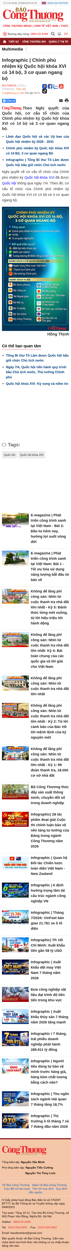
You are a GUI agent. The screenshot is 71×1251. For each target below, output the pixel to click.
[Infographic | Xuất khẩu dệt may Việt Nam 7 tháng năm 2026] (15, 967)
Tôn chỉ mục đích (43, 1188)
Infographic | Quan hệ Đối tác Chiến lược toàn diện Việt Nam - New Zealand (49, 866)
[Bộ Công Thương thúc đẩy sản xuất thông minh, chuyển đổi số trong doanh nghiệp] (15, 792)
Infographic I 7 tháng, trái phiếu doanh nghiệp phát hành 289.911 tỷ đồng (49, 1042)
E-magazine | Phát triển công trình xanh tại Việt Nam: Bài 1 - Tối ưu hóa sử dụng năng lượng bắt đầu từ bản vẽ (50, 566)
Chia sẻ (11, 100)
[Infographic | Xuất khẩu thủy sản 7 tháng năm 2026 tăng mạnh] (15, 1016)
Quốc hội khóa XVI (39, 177)
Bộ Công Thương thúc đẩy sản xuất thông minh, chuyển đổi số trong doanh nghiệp (50, 795)
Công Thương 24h (34, 41)
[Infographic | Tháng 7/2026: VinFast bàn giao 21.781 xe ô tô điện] (15, 917)
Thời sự (13, 41)
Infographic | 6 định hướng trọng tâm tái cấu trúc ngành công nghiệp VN (48, 893)
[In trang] (66, 101)
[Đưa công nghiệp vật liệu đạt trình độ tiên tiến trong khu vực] (15, 994)
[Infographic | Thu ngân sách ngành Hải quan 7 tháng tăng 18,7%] (15, 1098)
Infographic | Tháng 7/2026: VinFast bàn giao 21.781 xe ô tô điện (47, 921)
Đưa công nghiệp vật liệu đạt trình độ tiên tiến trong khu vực (48, 995)
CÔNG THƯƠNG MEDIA (17, 25)
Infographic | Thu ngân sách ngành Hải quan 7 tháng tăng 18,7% (50, 1099)
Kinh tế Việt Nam (46, 25)
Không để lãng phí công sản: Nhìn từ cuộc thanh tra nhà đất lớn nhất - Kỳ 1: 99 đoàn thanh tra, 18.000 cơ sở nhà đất (50, 762)
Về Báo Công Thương (16, 1185)
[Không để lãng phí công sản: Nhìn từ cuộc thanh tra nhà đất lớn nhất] (15, 683)
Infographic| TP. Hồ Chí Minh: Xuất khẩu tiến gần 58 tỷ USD (48, 945)
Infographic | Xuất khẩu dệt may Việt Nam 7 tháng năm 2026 (46, 970)
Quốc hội (9, 183)
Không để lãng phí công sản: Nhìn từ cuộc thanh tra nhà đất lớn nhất (50, 686)
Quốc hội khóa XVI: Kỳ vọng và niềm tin (37, 384)
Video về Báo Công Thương (49, 1185)
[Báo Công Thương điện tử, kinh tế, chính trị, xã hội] (33, 14)
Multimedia (12, 49)
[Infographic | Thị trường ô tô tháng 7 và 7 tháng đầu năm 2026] (15, 1121)
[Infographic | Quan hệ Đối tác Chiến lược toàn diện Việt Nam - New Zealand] (15, 862)
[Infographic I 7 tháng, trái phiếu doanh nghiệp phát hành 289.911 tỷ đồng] (15, 1038)
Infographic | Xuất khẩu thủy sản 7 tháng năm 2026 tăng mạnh (49, 1017)
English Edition (58, 3)
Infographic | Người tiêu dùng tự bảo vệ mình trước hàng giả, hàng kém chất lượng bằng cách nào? (49, 1071)
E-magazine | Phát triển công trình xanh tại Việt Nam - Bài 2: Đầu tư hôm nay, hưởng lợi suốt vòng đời (48, 528)
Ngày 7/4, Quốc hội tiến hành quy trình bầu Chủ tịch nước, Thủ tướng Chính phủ (36, 372)
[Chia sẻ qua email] (61, 101)
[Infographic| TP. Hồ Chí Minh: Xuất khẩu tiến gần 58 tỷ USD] (15, 945)
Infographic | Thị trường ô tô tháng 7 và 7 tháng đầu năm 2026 (50, 1121)
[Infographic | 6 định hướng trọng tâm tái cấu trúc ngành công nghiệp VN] (15, 890)
